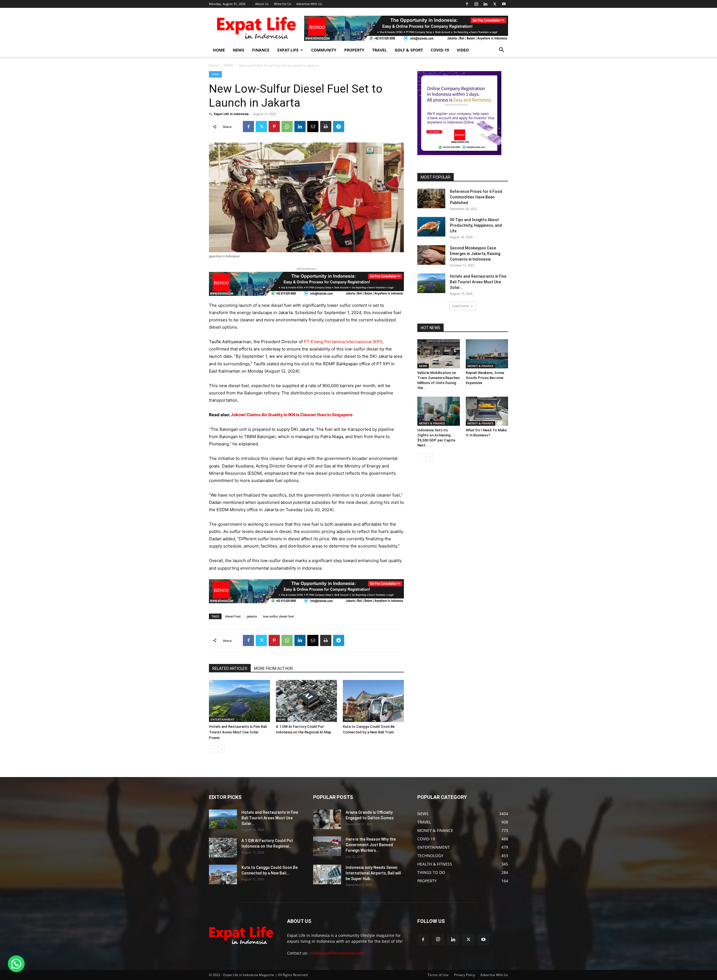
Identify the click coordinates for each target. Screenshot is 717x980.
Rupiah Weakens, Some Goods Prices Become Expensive (485, 378)
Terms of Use (438, 974)
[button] (501, 50)
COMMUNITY (323, 50)
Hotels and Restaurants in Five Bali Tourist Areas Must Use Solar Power (238, 732)
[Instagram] (476, 4)
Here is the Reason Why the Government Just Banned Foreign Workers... (371, 845)
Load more (460, 305)
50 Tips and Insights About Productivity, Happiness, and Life (476, 225)
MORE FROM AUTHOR (273, 668)
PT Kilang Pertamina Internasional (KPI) (343, 341)
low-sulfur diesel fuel (278, 616)
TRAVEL (379, 50)
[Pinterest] (274, 126)
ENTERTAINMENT (222, 719)
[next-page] (221, 748)
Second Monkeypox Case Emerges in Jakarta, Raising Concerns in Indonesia (475, 253)
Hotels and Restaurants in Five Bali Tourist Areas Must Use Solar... (478, 282)
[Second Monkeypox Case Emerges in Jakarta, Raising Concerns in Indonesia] (431, 255)
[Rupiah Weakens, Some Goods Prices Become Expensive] (487, 353)
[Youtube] (504, 4)
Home (213, 65)
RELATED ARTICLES (229, 668)
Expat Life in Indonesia (231, 114)
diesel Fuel (233, 616)
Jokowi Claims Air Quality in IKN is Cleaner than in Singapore (292, 414)
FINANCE (260, 50)
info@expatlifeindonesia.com (336, 953)
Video (463, 50)
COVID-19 (440, 50)
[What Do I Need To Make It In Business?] (487, 411)
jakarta (252, 616)
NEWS (238, 50)
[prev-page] (212, 748)
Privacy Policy (464, 974)
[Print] (325, 126)
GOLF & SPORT (409, 50)
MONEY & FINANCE (480, 366)
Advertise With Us (309, 4)
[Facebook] (467, 4)
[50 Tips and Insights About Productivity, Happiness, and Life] (431, 227)
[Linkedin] (485, 4)
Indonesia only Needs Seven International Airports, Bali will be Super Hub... (373, 873)
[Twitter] (494, 4)
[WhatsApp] (287, 126)
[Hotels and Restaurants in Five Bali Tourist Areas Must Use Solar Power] (239, 701)
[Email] (312, 126)
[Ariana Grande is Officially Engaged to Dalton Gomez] (327, 819)
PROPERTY (354, 50)
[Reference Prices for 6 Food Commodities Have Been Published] (431, 198)
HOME (219, 50)
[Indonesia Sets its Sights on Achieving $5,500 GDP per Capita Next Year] (438, 411)
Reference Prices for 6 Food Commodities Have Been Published (476, 197)
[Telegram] (338, 126)
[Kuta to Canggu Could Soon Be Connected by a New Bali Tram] (373, 701)
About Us (262, 4)
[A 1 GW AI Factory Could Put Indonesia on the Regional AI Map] (306, 701)
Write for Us (282, 4)
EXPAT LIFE (288, 50)
